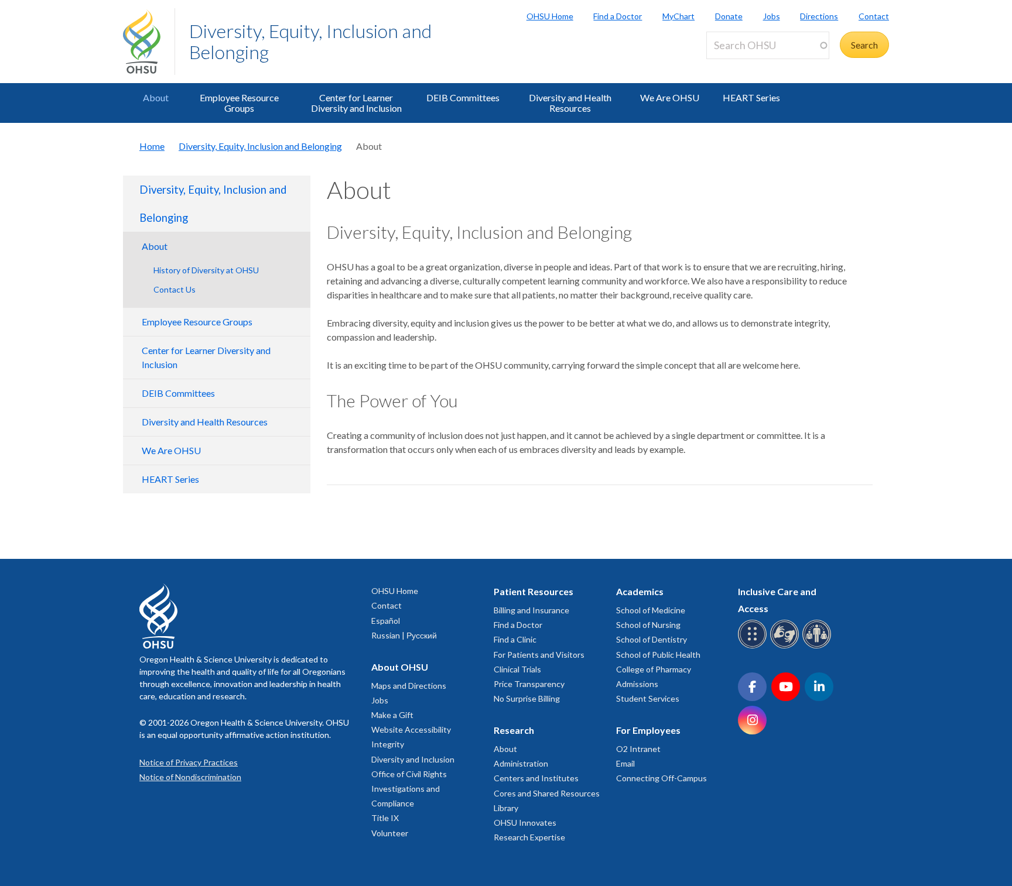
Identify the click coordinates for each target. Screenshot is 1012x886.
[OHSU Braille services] (754, 646)
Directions (819, 16)
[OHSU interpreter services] (818, 646)
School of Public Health (658, 655)
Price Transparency (529, 684)
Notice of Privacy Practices (188, 762)
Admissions (637, 684)
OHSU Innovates (525, 822)
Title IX (385, 818)
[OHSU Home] (149, 41)
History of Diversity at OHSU (206, 270)
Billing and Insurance (531, 610)
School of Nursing (648, 625)
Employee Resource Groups (239, 103)
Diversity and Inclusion (412, 759)
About (156, 97)
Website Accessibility (411, 729)
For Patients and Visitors (539, 655)
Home (152, 146)
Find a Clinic (515, 639)
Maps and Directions (408, 686)
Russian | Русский (404, 635)
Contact (874, 16)
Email (625, 763)
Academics (640, 591)
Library (506, 808)
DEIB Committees (463, 97)
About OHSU (399, 666)
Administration (521, 763)
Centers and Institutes (536, 778)
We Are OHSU (669, 97)
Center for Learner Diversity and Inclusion (356, 103)
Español (385, 621)
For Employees (648, 730)
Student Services (647, 698)
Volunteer (389, 833)
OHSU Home (549, 16)
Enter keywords (742, 65)
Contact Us (174, 289)
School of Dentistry (651, 639)
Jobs (771, 16)
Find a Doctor (617, 16)
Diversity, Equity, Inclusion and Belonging (310, 41)
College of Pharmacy (653, 669)
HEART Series (751, 97)
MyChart (678, 16)
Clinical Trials (517, 669)
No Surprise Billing (527, 698)
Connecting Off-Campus (661, 778)
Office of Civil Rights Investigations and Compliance (409, 788)
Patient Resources (533, 591)
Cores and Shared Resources (547, 793)
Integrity (387, 744)
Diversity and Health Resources (570, 103)
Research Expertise (529, 837)
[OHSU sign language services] (786, 646)
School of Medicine (650, 610)
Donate (729, 16)
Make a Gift (392, 715)
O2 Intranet (638, 749)
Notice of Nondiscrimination (190, 777)
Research (514, 730)
